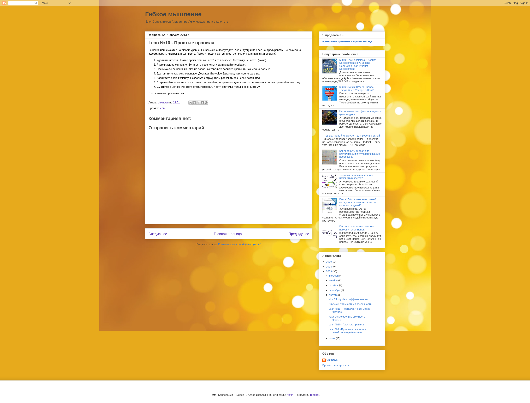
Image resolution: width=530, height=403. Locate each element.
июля (332, 338)
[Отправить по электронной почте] (190, 103)
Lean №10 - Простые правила (346, 324)
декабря (334, 275)
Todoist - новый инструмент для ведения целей (352, 135)
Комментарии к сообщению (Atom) (239, 244)
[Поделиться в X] (198, 103)
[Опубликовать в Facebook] (202, 103)
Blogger (314, 394)
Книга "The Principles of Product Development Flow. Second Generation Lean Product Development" (357, 64)
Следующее (157, 234)
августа (333, 295)
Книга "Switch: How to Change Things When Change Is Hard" (356, 88)
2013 (329, 271)
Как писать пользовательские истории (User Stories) (356, 228)
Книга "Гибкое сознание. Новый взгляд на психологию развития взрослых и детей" (358, 202)
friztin (290, 394)
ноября (333, 280)
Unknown (331, 360)
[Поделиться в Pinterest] (206, 103)
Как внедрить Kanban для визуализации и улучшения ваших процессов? (359, 154)
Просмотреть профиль (335, 365)
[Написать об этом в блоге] (194, 103)
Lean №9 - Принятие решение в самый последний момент (347, 331)
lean (162, 108)
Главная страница (228, 234)
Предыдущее (299, 234)
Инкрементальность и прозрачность (350, 304)
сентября (335, 290)
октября (334, 285)
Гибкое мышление (173, 14)
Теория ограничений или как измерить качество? (356, 177)
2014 (329, 266)
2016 (329, 261)
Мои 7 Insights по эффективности (348, 299)
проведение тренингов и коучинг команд (347, 41)
